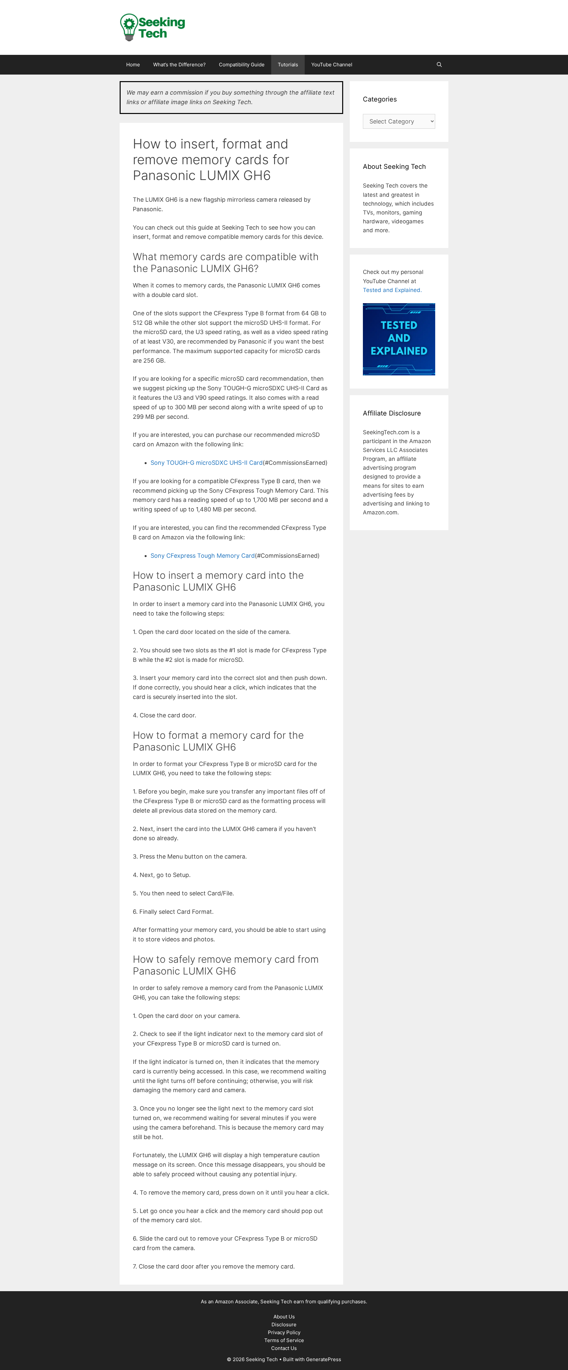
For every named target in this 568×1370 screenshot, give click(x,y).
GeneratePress (323, 1359)
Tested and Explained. (392, 290)
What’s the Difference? (179, 64)
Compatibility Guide (242, 64)
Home (133, 64)
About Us (284, 1317)
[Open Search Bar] (439, 65)
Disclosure (284, 1324)
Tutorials (288, 64)
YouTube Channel (331, 64)
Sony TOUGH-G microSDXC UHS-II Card (207, 462)
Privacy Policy (284, 1332)
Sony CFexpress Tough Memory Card (203, 555)
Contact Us (284, 1348)
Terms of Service (284, 1340)
